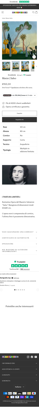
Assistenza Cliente (11, 369)
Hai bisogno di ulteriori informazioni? (15, 250)
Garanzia (6, 381)
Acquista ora (20, 119)
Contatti (6, 375)
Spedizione (15, 88)
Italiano (18, 387)
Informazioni (8, 363)
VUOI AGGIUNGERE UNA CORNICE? (18, 232)
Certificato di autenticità (15, 238)
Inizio (3, 18)
